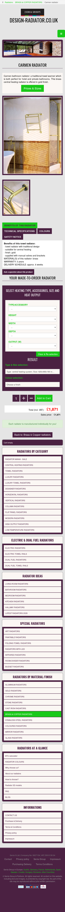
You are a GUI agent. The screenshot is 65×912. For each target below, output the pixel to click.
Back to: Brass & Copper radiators (32, 434)
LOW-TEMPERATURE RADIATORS (19, 530)
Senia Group (40, 859)
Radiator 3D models (13, 785)
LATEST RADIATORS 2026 (16, 613)
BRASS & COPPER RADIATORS (28, 2)
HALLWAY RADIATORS (14, 607)
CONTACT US (11, 815)
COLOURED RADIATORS (16, 726)
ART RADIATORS (12, 631)
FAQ (7, 791)
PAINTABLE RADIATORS (15, 637)
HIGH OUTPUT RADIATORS (17, 524)
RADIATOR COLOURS (14, 761)
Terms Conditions (44, 864)
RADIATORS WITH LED (15, 649)
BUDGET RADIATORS (14, 666)
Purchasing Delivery (21, 864)
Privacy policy (11, 832)
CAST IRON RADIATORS (15, 708)
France (41, 869)
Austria (26, 869)
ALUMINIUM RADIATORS (15, 684)
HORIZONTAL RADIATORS (16, 494)
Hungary (28, 872)
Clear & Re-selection (48, 354)
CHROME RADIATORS (14, 696)
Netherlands (50, 869)
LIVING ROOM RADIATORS (16, 583)
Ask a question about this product (18, 272)
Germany (33, 869)
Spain (58, 869)
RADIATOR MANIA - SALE (16, 459)
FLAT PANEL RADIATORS (16, 512)
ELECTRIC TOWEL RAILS (16, 553)
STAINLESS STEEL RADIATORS (18, 720)
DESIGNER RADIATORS (15, 488)
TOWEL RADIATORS (14, 471)
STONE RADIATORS (13, 702)
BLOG (7, 797)
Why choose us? (12, 767)
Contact (8, 859)
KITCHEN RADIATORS (14, 601)
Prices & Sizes (32, 88)
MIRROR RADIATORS (14, 731)
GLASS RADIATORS (13, 737)
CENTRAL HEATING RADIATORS (19, 465)
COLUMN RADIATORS (14, 506)
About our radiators (13, 773)
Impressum (9, 838)
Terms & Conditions (13, 827)
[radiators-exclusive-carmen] (16, 197)
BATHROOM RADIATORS (15, 589)
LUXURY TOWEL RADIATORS (17, 482)
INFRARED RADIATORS (15, 655)
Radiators (9, 2)
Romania (37, 872)
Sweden (14, 872)
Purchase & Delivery (13, 821)
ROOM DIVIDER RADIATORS (17, 660)
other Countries (48, 872)
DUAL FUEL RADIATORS (15, 559)
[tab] (19, 225)
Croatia (21, 872)
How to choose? (12, 779)
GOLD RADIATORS (13, 690)
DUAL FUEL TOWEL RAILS (16, 565)
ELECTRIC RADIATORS (15, 548)
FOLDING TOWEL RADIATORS (18, 643)
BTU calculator (11, 756)
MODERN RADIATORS (14, 518)
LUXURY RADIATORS (14, 477)
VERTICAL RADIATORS (15, 500)
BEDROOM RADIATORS (15, 595)
